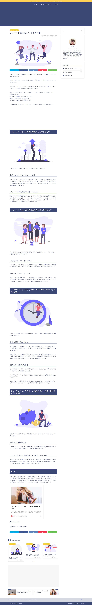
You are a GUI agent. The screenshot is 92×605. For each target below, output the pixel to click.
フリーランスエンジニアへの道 (46, 4)
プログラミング (73, 72)
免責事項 (20, 603)
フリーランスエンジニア (14, 30)
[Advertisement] (46, 16)
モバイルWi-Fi (73, 75)
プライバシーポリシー (13, 603)
